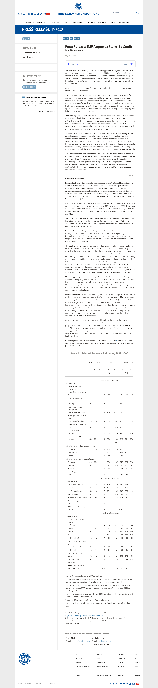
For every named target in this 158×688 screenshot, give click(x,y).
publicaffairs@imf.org (81, 641)
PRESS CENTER (28, 87)
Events (78, 675)
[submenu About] (33, 22)
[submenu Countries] (60, 22)
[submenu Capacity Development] (84, 22)
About (29, 22)
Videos (101, 22)
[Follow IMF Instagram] (26, 14)
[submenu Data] (114, 22)
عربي (136, 654)
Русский (137, 671)
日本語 (136, 667)
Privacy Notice (123, 654)
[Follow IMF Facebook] (21, 14)
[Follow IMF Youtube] (32, 14)
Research (41, 22)
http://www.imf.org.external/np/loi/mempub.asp (85, 615)
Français (137, 663)
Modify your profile (46, 111)
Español (137, 675)
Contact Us (121, 659)
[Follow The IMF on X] (19, 14)
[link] (64, 38)
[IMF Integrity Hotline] (41, 14)
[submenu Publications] (130, 22)
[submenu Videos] (105, 22)
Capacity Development (73, 22)
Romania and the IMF (30, 52)
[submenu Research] (46, 22)
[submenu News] (94, 22)
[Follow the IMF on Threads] (29, 14)
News (90, 22)
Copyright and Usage (104, 675)
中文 (136, 659)
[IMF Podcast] (35, 14)
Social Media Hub (102, 667)
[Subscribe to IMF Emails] (38, 14)
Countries (54, 22)
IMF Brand (121, 675)
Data (111, 22)
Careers (120, 663)
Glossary (121, 667)
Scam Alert (121, 671)
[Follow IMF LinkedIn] (24, 14)
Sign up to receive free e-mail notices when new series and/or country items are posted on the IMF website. (38, 103)
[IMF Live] (136, 683)
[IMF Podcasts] (127, 684)
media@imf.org (104, 641)
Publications (123, 22)
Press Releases (27, 56)
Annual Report (102, 671)
